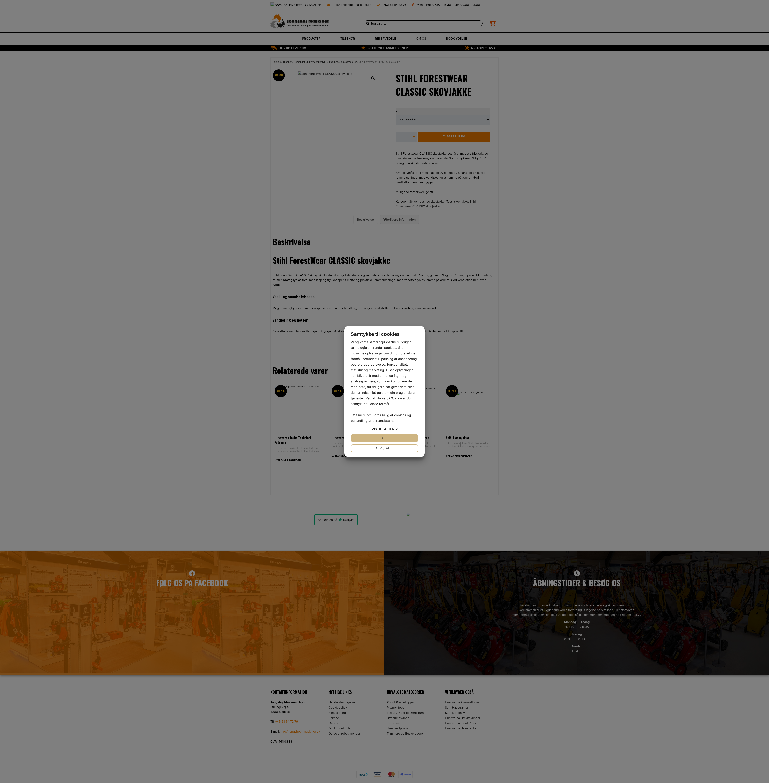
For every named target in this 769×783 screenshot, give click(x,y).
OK (384, 438)
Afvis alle (385, 448)
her (393, 421)
